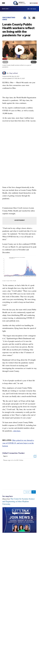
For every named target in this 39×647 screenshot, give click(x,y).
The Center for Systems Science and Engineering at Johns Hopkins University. (18, 501)
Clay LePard (13, 73)
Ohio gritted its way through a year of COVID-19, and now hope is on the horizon (18, 443)
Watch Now (33, 3)
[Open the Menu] (3, 3)
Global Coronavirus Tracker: (13, 453)
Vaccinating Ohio (8, 19)
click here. (17, 431)
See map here (7, 496)
